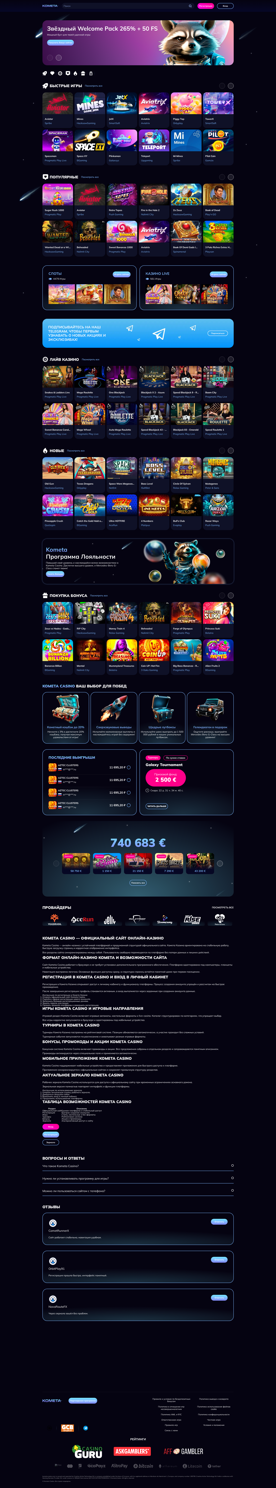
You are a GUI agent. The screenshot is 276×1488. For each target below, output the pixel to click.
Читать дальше (156, 806)
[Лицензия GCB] (67, 1428)
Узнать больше (55, 574)
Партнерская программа (83, 1400)
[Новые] (75, 73)
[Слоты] (52, 73)
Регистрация (205, 6)
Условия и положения (213, 1425)
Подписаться (217, 333)
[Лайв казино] (60, 73)
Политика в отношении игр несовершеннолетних (171, 1407)
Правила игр (171, 1425)
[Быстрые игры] (44, 73)
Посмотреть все (93, 85)
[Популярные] (67, 73)
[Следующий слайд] (59, 58)
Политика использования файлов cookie (213, 1407)
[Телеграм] (85, 1428)
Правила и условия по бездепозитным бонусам (171, 1400)
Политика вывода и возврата (213, 1399)
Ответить (219, 1221)
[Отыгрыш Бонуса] (91, 73)
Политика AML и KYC (171, 1414)
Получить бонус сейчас (60, 42)
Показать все (138, 882)
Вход (225, 6)
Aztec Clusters (68, 765)
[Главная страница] (50, 6)
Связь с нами (171, 1430)
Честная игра (214, 1420)
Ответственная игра (171, 1420)
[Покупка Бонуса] (83, 73)
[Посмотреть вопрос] (232, 1165)
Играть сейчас (121, 274)
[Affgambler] (183, 1451)
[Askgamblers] (132, 1451)
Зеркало (50, 1142)
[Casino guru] (87, 1451)
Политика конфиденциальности (213, 1414)
